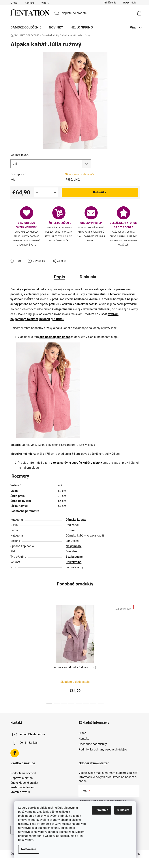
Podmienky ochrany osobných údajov (103, 749)
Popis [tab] (59, 276)
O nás (13, 2)
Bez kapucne (74, 556)
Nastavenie (28, 849)
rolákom (32, 319)
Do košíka (99, 192)
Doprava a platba (21, 778)
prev (13, 653)
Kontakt (29, 2)
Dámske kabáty (76, 519)
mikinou (44, 319)
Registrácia (129, 2)
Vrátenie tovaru (20, 792)
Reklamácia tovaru (22, 787)
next (137, 653)
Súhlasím (123, 810)
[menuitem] (26, 27)
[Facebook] (14, 753)
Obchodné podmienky (93, 744)
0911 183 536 (29, 742)
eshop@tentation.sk (32, 734)
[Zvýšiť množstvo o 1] (55, 192)
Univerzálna (73, 562)
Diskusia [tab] (88, 276)
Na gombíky (73, 546)
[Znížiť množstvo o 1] (37, 192)
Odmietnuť (101, 810)
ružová (70, 530)
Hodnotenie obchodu (23, 773)
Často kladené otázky (24, 782)
